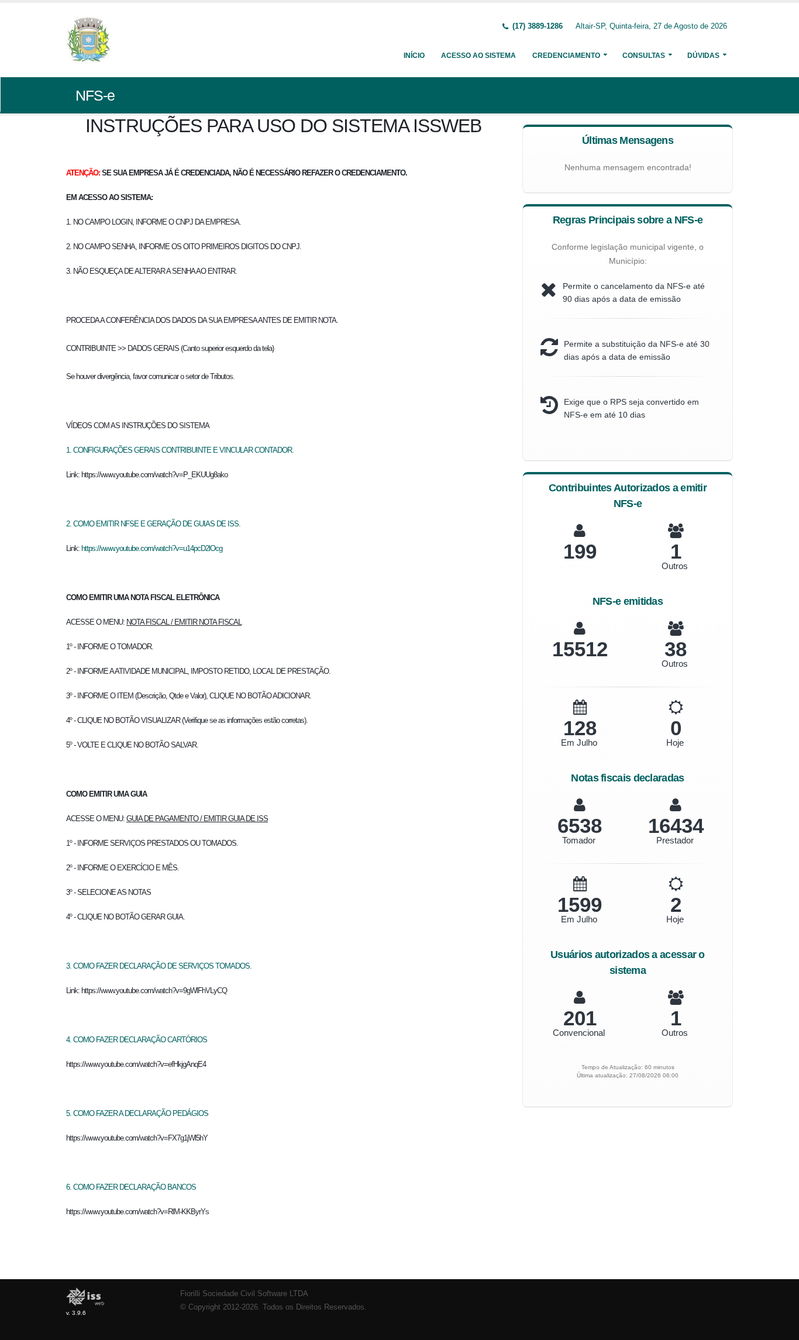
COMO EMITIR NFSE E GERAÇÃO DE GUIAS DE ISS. (156, 523)
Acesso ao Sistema (478, 55)
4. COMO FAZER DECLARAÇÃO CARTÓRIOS (136, 1039)
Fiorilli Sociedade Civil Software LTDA (244, 1294)
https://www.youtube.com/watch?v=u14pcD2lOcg (151, 548)
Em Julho (579, 742)
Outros (675, 566)
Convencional (579, 1032)
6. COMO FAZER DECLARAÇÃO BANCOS (131, 1187)
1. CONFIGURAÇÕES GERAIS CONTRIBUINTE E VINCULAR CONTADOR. (180, 450)
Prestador (675, 840)
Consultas (643, 55)
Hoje (675, 742)
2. (69, 523)
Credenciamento (566, 55)
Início (414, 55)
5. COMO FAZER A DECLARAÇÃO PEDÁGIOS (137, 1113)
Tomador (578, 840)
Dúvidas (703, 55)
